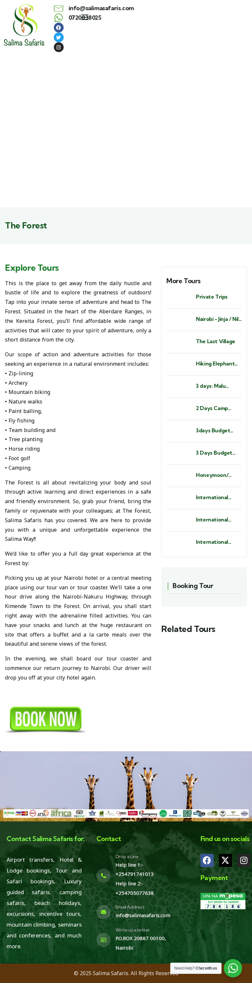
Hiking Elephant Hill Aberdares (215, 363)
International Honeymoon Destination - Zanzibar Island (214, 542)
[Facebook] (207, 860)
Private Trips (212, 296)
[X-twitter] (225, 860)
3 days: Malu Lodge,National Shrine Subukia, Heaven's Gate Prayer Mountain (217, 386)
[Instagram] (243, 860)
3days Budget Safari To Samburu (218, 430)
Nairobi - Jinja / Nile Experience (219, 319)
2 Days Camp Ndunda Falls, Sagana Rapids (213, 408)
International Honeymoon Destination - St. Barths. (216, 497)
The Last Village (215, 341)
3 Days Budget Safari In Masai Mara (214, 452)
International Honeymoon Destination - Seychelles (212, 519)
